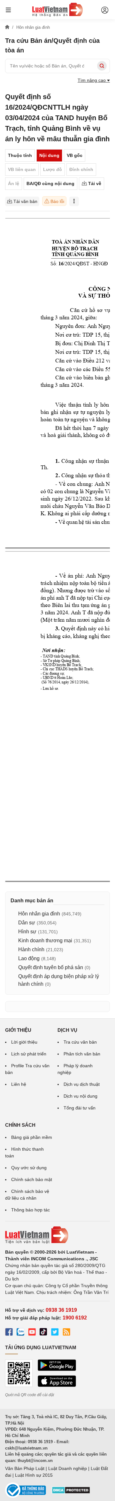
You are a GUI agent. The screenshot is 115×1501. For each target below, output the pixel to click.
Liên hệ (18, 1084)
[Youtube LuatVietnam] (32, 1333)
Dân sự (26, 922)
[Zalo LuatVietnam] (20, 1333)
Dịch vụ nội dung (80, 1096)
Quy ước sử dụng (29, 1167)
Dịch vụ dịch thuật (82, 1084)
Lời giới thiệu (24, 1042)
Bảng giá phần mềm (31, 1137)
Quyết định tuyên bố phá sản (50, 967)
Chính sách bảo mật (31, 1179)
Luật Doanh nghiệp (67, 1468)
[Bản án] (57, 10)
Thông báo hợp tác (30, 1209)
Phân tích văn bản (82, 1053)
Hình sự (27, 931)
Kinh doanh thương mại (45, 940)
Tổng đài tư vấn (80, 1107)
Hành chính (31, 949)
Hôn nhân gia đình (39, 913)
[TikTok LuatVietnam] (43, 1333)
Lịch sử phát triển (28, 1053)
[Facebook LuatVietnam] (9, 1333)
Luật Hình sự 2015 (34, 1475)
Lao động (29, 958)
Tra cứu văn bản (80, 1042)
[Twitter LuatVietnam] (55, 1333)
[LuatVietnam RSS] (66, 1333)
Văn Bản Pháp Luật (24, 1468)
